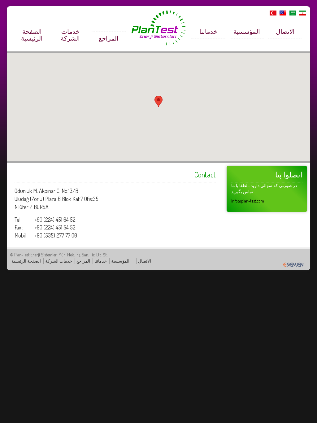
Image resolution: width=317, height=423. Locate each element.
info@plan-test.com (247, 200)
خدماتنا (208, 31)
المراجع (109, 38)
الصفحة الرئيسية (32, 35)
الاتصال (285, 31)
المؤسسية (246, 31)
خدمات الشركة (70, 35)
